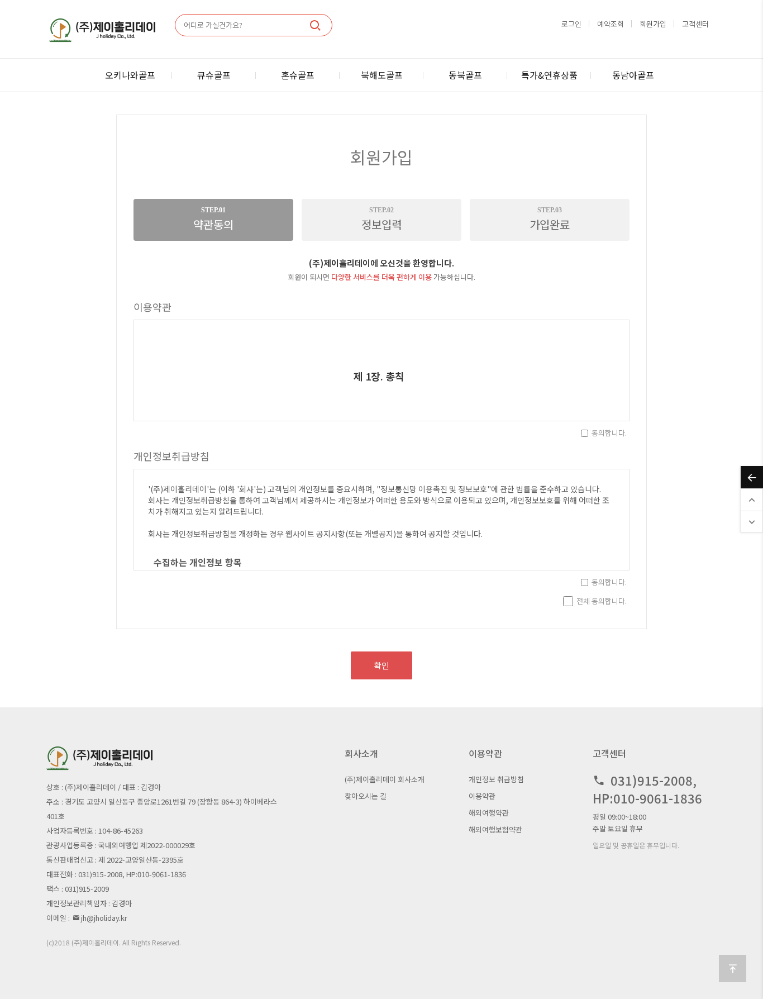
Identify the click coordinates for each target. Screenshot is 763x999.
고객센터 (695, 23)
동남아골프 (633, 75)
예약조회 (610, 23)
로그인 (571, 23)
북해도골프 (382, 75)
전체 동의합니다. (601, 601)
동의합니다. (609, 432)
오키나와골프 (130, 75)
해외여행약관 (489, 812)
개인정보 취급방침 (496, 779)
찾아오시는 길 (366, 796)
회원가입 (653, 23)
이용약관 (482, 796)
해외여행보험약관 (495, 829)
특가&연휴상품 (549, 75)
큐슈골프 (214, 75)
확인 (381, 665)
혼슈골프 (297, 75)
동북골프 (465, 75)
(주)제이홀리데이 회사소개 (385, 779)
